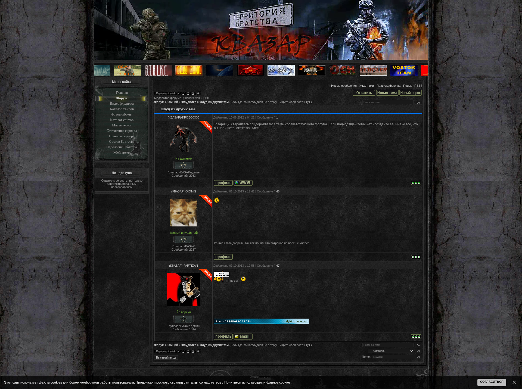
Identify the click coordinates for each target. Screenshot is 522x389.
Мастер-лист (122, 125)
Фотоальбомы (121, 114)
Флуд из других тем (214, 102)
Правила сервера (122, 136)
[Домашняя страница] (243, 183)
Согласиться (492, 381)
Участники (366, 85)
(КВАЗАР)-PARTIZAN (183, 265)
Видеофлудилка (122, 103)
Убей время (121, 152)
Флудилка (188, 102)
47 (277, 265)
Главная (122, 93)
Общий (172, 102)
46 (277, 191)
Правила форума (388, 85)
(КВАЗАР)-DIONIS (183, 191)
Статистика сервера (122, 131)
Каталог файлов (122, 109)
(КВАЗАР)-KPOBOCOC (196, 98)
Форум (121, 98)
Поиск (407, 85)
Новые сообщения (344, 85)
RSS (417, 85)
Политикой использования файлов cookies (257, 382)
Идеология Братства (121, 147)
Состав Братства (121, 141)
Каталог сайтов (121, 120)
